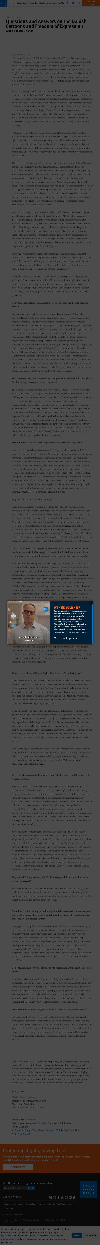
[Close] (91, 603)
